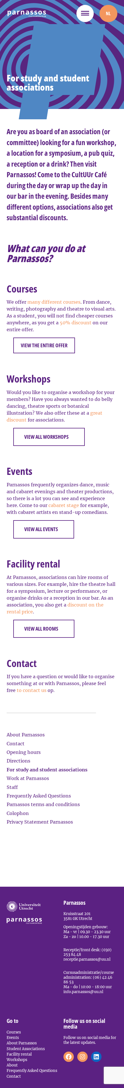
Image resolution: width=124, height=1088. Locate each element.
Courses (14, 1032)
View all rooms (41, 628)
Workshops (17, 1059)
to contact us (31, 690)
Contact (16, 743)
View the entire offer (44, 345)
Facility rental (19, 1054)
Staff (12, 787)
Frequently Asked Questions (39, 796)
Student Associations (26, 1048)
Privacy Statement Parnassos (40, 822)
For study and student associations (47, 770)
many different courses (53, 302)
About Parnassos (26, 735)
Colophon (18, 813)
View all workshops (46, 436)
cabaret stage (63, 505)
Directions (18, 761)
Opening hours (24, 752)
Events (13, 1037)
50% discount (75, 322)
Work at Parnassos (28, 778)
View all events (41, 529)
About (12, 1065)
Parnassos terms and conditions (43, 804)
